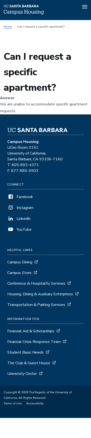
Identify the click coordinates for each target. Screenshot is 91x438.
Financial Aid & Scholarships (30, 331)
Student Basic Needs (25, 352)
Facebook (24, 197)
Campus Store (19, 272)
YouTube (24, 229)
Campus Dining (19, 262)
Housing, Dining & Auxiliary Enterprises (40, 294)
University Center (22, 373)
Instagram (24, 207)
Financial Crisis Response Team (34, 341)
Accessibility (35, 403)
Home (8, 27)
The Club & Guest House (28, 363)
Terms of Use (13, 403)
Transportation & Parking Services (36, 304)
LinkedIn (23, 218)
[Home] (24, 13)
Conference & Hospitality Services (36, 283)
